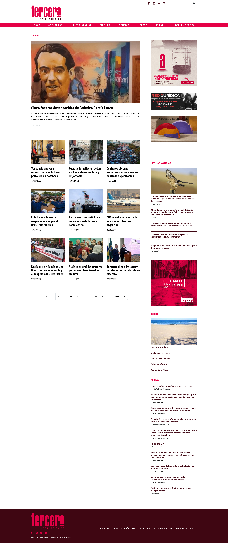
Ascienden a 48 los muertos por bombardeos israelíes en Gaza (85, 270)
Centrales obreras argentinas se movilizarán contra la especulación (122, 172)
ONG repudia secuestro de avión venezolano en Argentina (122, 221)
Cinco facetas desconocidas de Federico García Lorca (72, 107)
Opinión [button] (160, 25)
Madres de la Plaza (159, 370)
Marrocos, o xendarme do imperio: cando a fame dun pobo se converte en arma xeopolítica (173, 409)
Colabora (117, 528)
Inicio (36, 25)
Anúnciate (129, 528)
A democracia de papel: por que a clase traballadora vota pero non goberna (169, 478)
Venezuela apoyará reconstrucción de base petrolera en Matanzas (45, 172)
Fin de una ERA (157, 444)
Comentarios (144, 528)
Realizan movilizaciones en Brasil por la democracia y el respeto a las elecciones (47, 270)
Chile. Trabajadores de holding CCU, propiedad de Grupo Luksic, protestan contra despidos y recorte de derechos (174, 432)
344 (117, 296)
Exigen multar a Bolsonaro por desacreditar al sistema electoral (123, 270)
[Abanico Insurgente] (174, 134)
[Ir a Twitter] (154, 3)
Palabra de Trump (159, 364)
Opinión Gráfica (185, 25)
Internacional (82, 25)
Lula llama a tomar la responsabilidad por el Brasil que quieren (44, 221)
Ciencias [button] (124, 25)
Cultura (105, 25)
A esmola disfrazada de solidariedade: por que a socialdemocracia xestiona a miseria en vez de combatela (173, 397)
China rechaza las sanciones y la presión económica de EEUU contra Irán (169, 235)
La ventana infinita (159, 347)
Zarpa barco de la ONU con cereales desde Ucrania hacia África (84, 221)
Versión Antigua (185, 528)
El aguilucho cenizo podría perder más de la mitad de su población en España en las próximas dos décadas (174, 198)
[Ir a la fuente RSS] (164, 3)
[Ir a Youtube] (159, 3)
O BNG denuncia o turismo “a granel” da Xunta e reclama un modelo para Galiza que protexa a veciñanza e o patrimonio (173, 212)
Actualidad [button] (55, 25)
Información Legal (163, 528)
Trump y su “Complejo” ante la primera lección (172, 386)
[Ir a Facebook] (149, 3)
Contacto (104, 528)
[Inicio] (46, 12)
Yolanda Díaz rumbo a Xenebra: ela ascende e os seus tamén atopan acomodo (173, 420)
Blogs (143, 25)
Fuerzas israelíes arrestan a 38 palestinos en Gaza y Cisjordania (85, 172)
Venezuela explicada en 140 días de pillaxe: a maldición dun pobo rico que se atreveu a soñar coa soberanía (173, 454)
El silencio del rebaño (160, 353)
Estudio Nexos (65, 538)
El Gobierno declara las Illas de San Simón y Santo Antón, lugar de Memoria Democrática (171, 224)
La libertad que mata (160, 358)
